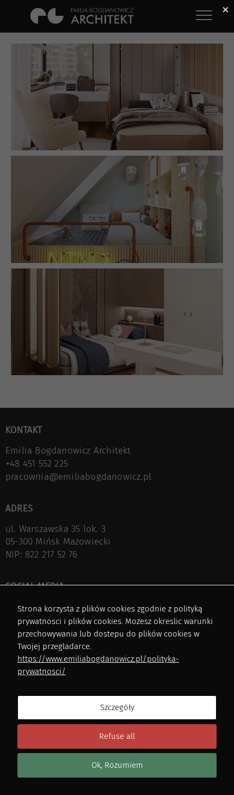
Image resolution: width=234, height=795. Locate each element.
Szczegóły (117, 707)
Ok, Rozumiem (117, 765)
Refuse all (117, 736)
